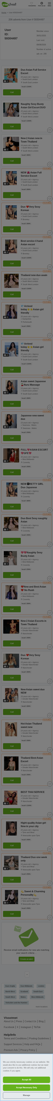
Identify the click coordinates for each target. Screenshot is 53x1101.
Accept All (26, 1080)
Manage (26, 1095)
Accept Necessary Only (26, 1087)
